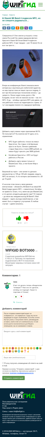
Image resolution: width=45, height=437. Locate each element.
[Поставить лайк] (18, 218)
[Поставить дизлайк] (26, 218)
